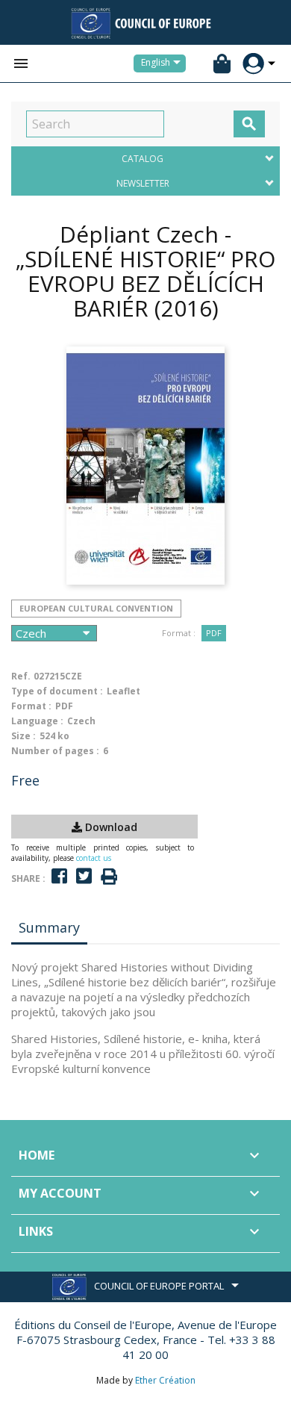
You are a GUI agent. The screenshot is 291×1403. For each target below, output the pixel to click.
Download (109, 827)
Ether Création (165, 1380)
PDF (214, 632)
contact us (93, 858)
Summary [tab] (49, 927)
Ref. (21, 676)
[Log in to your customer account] (253, 64)
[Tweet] (84, 876)
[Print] (109, 877)
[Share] (59, 876)
